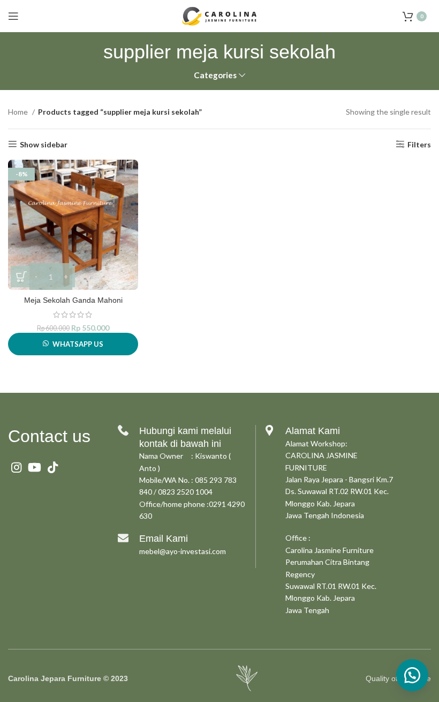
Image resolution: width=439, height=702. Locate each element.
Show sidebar (43, 144)
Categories (215, 75)
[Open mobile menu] (13, 16)
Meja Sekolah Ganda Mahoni (73, 300)
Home (18, 111)
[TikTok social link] (52, 467)
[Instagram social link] (16, 467)
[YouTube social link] (34, 467)
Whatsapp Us (77, 344)
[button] (412, 675)
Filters (419, 144)
